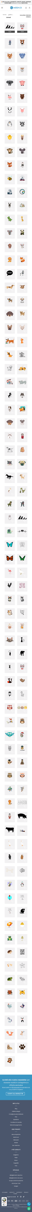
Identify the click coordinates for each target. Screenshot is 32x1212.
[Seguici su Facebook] (18, 1197)
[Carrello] (30, 7)
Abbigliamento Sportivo (16, 1175)
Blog (16, 1108)
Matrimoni (16, 1137)
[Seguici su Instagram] (20, 1197)
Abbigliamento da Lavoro (16, 1178)
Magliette (16, 1155)
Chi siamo (4, 1192)
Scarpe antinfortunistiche (16, 1180)
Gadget (16, 1186)
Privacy (26, 1192)
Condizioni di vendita (16, 1122)
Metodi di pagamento (16, 1125)
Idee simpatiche (16, 1134)
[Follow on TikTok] (23, 1197)
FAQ (16, 1117)
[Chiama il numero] (29, 1204)
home (4, 15)
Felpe (16, 1157)
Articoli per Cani (16, 1183)
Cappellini (16, 1163)
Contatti (11, 1192)
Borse (16, 1160)
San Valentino (16, 1145)
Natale (16, 1142)
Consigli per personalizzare (16, 1114)
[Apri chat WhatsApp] (29, 1209)
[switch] (4, 1204)
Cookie (15, 1193)
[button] (2, 8)
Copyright (19, 1192)
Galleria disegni (16, 1111)
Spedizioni (16, 1119)
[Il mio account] (26, 7)
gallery (10, 15)
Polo (16, 1166)
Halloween (16, 1140)
